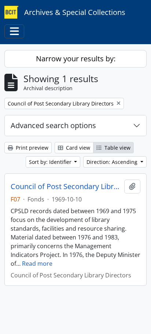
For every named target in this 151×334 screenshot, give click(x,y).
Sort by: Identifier (51, 161)
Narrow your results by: (75, 59)
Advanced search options (53, 125)
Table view (116, 147)
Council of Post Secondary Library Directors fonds (66, 186)
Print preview (31, 147)
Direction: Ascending (112, 161)
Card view (77, 147)
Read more (37, 264)
